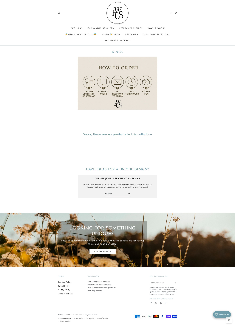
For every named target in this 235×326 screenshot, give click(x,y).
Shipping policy (65, 321)
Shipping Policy (64, 282)
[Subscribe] (176, 282)
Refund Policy (64, 286)
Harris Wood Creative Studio (73, 315)
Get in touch (102, 251)
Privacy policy (89, 318)
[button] (59, 12)
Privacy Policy (64, 290)
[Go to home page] (117, 13)
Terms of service (102, 318)
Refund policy (78, 318)
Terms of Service (65, 294)
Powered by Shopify (65, 318)
